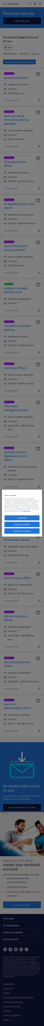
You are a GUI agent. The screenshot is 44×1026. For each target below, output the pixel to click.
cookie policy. (26, 511)
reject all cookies (22, 524)
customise (22, 518)
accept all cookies (22, 531)
